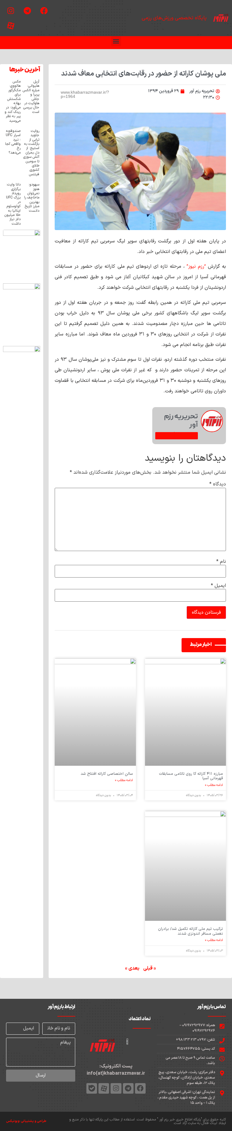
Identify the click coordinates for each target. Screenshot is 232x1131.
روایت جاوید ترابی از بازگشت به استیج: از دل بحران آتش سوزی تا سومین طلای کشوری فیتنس (31, 152)
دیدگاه (217, 484)
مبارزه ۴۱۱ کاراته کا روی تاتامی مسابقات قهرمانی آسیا (191, 776)
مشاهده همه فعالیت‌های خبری (176, 435)
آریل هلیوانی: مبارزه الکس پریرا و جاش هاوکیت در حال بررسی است (31, 97)
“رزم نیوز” (196, 266)
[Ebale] (91, 1088)
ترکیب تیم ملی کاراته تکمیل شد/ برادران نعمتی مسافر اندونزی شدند (190, 931)
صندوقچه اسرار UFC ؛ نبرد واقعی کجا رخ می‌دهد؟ (13, 141)
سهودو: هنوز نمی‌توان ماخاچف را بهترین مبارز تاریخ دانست (31, 197)
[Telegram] (27, 10)
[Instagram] (10, 10)
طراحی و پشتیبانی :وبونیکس (26, 1121)
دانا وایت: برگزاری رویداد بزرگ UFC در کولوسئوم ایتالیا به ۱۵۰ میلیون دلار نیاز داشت (13, 204)
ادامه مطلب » (214, 785)
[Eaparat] (10, 25)
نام (221, 561)
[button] (116, 41)
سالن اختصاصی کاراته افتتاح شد (107, 774)
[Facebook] (43, 10)
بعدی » (132, 968)
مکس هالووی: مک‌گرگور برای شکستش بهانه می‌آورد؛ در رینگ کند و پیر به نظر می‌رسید (13, 101)
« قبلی (149, 968)
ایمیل (218, 585)
